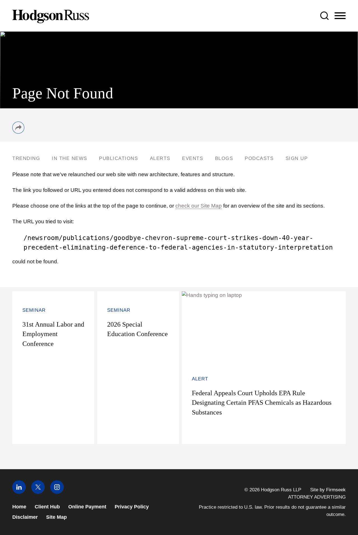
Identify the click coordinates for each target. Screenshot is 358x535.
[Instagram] (57, 492)
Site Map (56, 517)
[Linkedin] (19, 492)
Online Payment (87, 507)
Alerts (160, 158)
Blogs (224, 158)
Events (192, 158)
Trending (26, 158)
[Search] (324, 15)
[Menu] (340, 16)
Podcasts (259, 158)
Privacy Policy (132, 507)
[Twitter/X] (38, 492)
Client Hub (47, 507)
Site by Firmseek (328, 489)
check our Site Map (198, 206)
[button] (18, 132)
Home (19, 507)
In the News (69, 158)
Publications (118, 158)
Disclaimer (25, 517)
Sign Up (297, 158)
